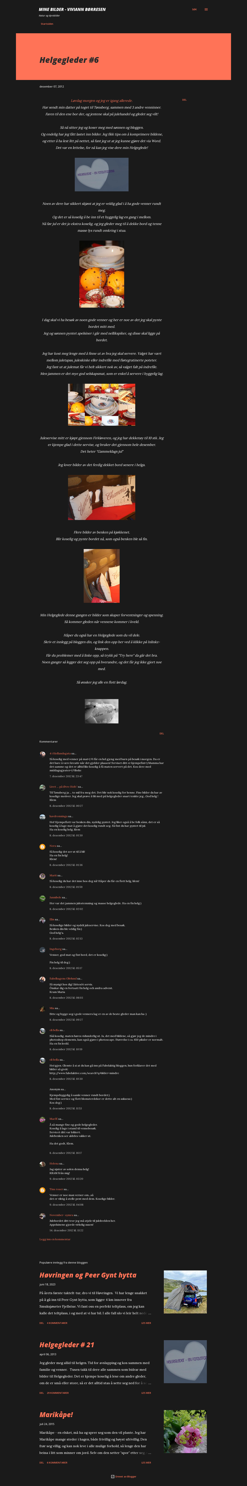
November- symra (61, 1215)
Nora (53, 845)
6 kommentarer (57, 1462)
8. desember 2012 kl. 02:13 (66, 938)
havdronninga (59, 816)
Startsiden (47, 23)
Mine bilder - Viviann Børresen (72, 9)
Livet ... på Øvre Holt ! (63, 786)
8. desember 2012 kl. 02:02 (66, 909)
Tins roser (56, 1189)
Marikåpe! (56, 1414)
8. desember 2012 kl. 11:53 (66, 1108)
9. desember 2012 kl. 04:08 (66, 1204)
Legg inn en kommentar (55, 1239)
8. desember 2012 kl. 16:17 (66, 1153)
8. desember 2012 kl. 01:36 (66, 865)
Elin (52, 919)
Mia (52, 1008)
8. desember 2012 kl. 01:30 (66, 835)
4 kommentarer (57, 1323)
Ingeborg (56, 949)
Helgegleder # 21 (66, 1344)
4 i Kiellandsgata (60, 753)
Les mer (146, 1323)
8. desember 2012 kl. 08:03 (66, 997)
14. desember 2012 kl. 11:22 (66, 1230)
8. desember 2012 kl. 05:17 (66, 968)
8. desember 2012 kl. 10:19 (66, 1049)
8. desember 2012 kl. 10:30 (66, 1078)
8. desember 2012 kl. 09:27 (66, 1019)
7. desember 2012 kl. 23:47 (66, 776)
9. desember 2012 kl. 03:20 (66, 1178)
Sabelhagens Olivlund (63, 978)
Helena (54, 1163)
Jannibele (55, 897)
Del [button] (184, 99)
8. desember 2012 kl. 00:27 (66, 805)
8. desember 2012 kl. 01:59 (66, 887)
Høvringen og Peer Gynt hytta (87, 1275)
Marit (53, 875)
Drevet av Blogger (125, 1476)
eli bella (54, 1030)
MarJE (54, 1118)
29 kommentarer (58, 1392)
